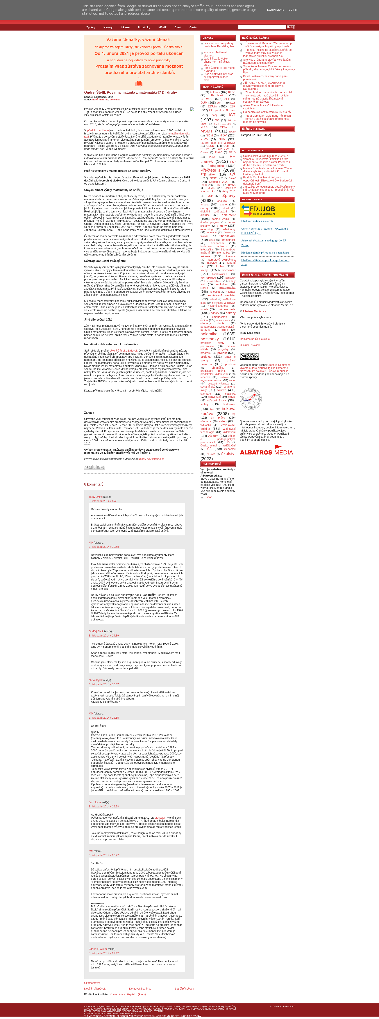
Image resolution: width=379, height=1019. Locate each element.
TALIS (203, 185)
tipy (212, 409)
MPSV (223, 127)
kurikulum (221, 284)
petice (225, 329)
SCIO (213, 178)
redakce (224, 377)
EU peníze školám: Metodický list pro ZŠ (267, 112)
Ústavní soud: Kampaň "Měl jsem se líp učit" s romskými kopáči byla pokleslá (268, 45)
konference (208, 277)
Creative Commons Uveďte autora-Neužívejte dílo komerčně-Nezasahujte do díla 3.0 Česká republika (265, 368)
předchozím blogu (98, 130)
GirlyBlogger (170, 1016)
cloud (226, 208)
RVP (232, 174)
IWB (217, 120)
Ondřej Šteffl (96, 631)
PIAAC (218, 152)
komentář (229, 270)
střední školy (216, 400)
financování (228, 236)
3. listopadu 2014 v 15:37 (104, 684)
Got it (293, 9)
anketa (204, 204)
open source (223, 320)
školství (228, 453)
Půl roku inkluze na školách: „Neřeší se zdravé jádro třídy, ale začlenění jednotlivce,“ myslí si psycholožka (267, 53)
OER (226, 145)
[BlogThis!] (90, 467)
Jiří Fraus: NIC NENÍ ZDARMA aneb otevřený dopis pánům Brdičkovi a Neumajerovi (264, 86)
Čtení (178, 27)
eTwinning (229, 229)
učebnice (205, 421)
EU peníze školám (222, 110)
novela (204, 309)
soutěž (221, 390)
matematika (227, 287)
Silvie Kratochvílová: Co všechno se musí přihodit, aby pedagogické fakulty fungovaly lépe (269, 69)
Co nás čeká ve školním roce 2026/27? (266, 156)
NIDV (223, 135)
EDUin (212, 106)
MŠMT (162, 27)
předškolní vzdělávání (214, 374)
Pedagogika (215, 165)
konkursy (230, 277)
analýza (222, 201)
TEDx (217, 185)
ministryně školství (222, 295)
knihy (204, 270)
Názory (108, 27)
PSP (233, 161)
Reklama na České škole (255, 339)
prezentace (207, 346)
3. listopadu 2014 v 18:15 (104, 717)
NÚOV (204, 139)
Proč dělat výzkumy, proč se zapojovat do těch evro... (218, 77)
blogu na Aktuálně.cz (151, 459)
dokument (229, 215)
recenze (205, 377)
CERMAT (206, 99)
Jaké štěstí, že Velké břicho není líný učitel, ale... (217, 61)
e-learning (206, 229)
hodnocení (217, 243)
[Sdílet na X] (94, 467)
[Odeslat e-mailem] (86, 467)
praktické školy (212, 343)
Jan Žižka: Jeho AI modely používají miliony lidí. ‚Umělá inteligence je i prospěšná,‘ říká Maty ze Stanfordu (269, 189)
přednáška (218, 367)
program (205, 353)
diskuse (205, 215)
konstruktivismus (213, 281)
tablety (204, 404)
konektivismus (219, 274)
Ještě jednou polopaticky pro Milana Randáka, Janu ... (219, 46)
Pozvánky (144, 27)
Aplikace (215, 92)
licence (204, 287)
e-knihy (222, 225)
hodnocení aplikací (213, 246)
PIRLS (232, 152)
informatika (223, 252)
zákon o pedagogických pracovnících (218, 439)
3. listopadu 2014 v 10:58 (104, 546)
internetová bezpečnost (221, 259)
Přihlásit (289, 1006)
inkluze (205, 256)
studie (232, 396)
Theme (88, 1016)
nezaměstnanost (218, 305)
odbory (215, 313)
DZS (233, 102)
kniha (220, 266)
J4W (199, 1016)
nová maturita (100, 99)
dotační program (209, 222)
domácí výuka (220, 219)
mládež (213, 299)
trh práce (218, 417)
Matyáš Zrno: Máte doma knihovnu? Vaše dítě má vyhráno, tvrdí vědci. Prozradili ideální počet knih (267, 171)
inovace (231, 256)
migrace (231, 291)
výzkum (213, 435)
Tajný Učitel (96, 497)
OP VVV (223, 148)
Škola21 (211, 454)
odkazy (231, 313)
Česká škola (92, 1006)
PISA (212, 156)
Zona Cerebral (146, 1016)
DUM (203, 102)
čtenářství (230, 449)
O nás (193, 27)
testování (229, 404)
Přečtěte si (210, 170)
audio (223, 204)
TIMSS (232, 185)
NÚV (222, 139)
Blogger (275, 1006)
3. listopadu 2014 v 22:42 (104, 953)
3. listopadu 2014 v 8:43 (103, 501)
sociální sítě (207, 386)
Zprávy (90, 27)
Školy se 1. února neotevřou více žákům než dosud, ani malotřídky (267, 61)
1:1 (202, 92)
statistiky (160, 817)
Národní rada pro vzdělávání (218, 142)
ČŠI (209, 449)
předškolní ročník (212, 370)
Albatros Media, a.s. (255, 311)
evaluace (211, 232)
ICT (232, 114)
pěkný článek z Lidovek (124, 350)
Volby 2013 (229, 191)
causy (204, 208)
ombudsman (219, 317)
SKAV (232, 178)
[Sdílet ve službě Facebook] (99, 467)
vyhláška (205, 425)
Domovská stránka (140, 988)
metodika (214, 291)
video (223, 421)
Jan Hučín (95, 802)
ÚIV (228, 442)
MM (91, 542)
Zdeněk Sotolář (98, 949)
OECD (210, 145)
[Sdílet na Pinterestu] (103, 467)
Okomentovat (92, 983)
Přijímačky (207, 174)
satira (232, 380)
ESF (233, 106)
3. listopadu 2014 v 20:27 (104, 855)
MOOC (204, 127)
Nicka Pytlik (96, 680)
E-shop (208, 497)
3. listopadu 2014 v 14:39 (104, 635)
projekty (205, 356)
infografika (206, 249)
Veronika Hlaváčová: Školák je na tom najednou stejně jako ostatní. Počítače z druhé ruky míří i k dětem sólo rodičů (266, 162)
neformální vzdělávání (224, 302)
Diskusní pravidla (250, 345)
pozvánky (209, 339)
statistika (230, 393)
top (234, 414)
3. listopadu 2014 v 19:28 (104, 806)
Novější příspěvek (94, 988)
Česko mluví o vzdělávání (218, 445)
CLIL (226, 99)
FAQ (214, 115)
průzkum (230, 364)
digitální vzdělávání (213, 211)
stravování (214, 396)
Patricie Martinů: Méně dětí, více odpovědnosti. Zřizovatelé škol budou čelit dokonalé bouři (268, 180)
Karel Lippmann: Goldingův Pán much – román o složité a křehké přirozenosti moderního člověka (268, 118)
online (204, 320)
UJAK (211, 188)
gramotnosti (229, 239)
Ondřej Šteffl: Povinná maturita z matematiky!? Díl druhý (130, 92)
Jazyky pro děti (222, 124)
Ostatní (204, 152)
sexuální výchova (218, 383)
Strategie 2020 (219, 181)
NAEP (232, 131)
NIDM (209, 135)
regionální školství (211, 380)
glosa (212, 240)
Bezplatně (217, 95)
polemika (115, 99)
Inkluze (125, 27)
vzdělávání (229, 432)
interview (212, 262)
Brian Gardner (105, 1016)
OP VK (204, 148)
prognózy (223, 349)
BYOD (232, 92)
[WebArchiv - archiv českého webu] (251, 409)
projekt (222, 353)
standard (205, 393)
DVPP (220, 102)
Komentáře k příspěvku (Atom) (128, 994)
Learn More (275, 9)
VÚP (210, 196)
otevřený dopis (212, 323)
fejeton (227, 232)
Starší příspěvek (184, 988)
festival (204, 236)
